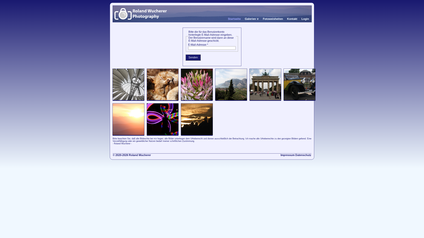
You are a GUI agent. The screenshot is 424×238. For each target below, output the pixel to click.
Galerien (250, 18)
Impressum (288, 155)
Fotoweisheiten (273, 18)
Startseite (234, 18)
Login (305, 18)
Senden (193, 57)
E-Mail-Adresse (198, 44)
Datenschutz (303, 155)
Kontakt (292, 18)
